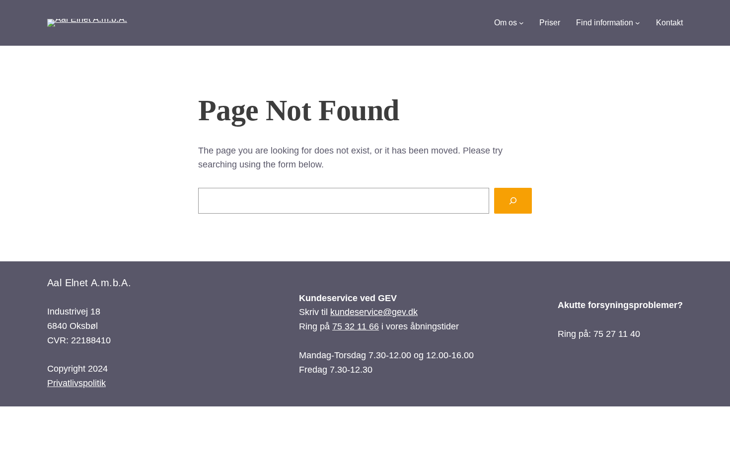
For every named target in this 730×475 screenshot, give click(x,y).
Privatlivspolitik (76, 383)
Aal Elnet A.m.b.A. (89, 282)
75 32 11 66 (355, 326)
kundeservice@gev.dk (374, 312)
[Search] (513, 201)
